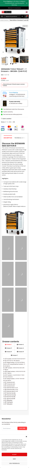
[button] (26, 436)
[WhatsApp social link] (12, 122)
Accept (14, 454)
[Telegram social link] (14, 122)
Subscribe (22, 428)
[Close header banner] (27, 3)
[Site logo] (6, 12)
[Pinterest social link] (10, 122)
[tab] (8, 137)
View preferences (14, 463)
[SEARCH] (22, 16)
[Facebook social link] (6, 122)
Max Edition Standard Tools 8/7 (19, 20)
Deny (14, 459)
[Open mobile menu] (2, 16)
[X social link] (8, 122)
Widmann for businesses (14, 8)
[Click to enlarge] (3, 52)
